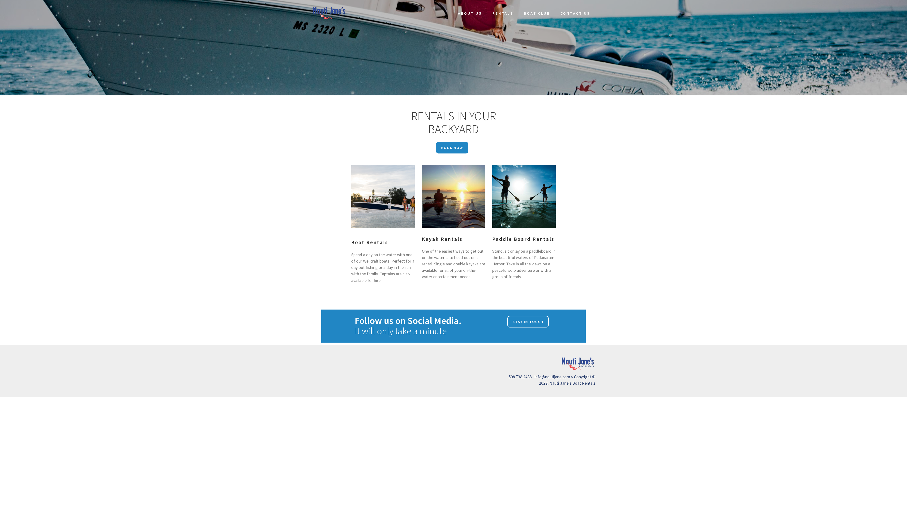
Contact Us (575, 13)
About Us (470, 13)
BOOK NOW (452, 147)
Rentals (502, 13)
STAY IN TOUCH (528, 321)
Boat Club (537, 13)
